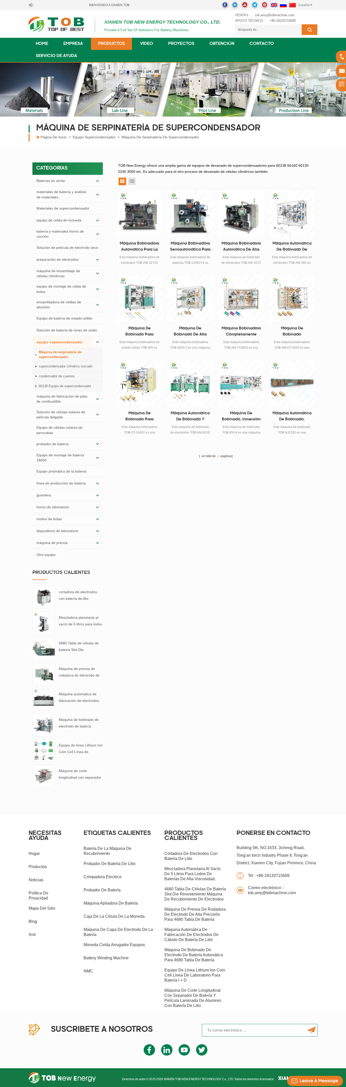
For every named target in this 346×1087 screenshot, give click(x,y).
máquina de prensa (52, 543)
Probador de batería (102, 890)
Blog (33, 921)
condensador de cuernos (57, 376)
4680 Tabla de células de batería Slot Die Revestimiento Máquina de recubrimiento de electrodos (80, 647)
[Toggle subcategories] (97, 180)
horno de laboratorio (52, 507)
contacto (261, 44)
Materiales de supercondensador (62, 208)
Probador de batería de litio (110, 863)
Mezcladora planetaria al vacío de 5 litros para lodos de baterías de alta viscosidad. (80, 621)
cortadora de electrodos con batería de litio (78, 595)
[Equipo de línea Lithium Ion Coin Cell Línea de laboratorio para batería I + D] (44, 750)
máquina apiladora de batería (111, 903)
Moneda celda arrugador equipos (114, 945)
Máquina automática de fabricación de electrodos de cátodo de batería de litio (79, 698)
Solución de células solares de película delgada (60, 414)
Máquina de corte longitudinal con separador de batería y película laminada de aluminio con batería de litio (80, 775)
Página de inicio (54, 137)
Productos (111, 44)
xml (32, 934)
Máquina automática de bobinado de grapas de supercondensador (292, 247)
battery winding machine (106, 958)
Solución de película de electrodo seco (67, 248)
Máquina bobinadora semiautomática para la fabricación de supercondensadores (190, 247)
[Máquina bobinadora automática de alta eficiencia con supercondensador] (241, 214)
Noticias (36, 880)
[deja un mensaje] (315, 1081)
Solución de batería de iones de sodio (66, 330)
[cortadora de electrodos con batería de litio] (44, 597)
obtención (221, 44)
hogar (34, 853)
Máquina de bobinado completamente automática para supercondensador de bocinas (292, 332)
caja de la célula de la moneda (114, 916)
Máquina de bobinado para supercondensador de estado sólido (139, 332)
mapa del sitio (42, 908)
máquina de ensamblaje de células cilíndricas (58, 273)
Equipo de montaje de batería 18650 (60, 457)
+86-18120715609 (283, 21)
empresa (73, 44)
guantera (43, 495)
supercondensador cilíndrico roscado (65, 366)
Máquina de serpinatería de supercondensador (160, 137)
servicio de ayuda (56, 56)
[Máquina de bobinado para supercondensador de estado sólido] (140, 299)
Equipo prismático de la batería (61, 471)
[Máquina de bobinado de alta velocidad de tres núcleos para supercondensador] (190, 299)
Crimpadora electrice (103, 877)
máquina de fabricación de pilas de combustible (61, 398)
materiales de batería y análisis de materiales (61, 194)
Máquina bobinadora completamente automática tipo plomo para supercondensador (241, 332)
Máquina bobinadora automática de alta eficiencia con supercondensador (241, 247)
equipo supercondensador (94, 137)
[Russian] (283, 5)
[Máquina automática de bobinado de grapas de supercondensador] (292, 214)
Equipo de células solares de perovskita (59, 430)
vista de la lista (132, 181)
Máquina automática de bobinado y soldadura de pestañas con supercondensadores (190, 417)
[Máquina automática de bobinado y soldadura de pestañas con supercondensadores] (190, 383)
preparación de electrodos (57, 259)
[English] (274, 5)
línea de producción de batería (61, 483)
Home (42, 44)
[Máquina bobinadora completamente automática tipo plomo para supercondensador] (241, 299)
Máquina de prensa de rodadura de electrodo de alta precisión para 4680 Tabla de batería (79, 673)
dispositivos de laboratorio (57, 531)
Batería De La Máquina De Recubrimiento (107, 851)
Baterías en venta (50, 181)
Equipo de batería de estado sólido (64, 318)
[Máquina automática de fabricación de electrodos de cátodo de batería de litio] (44, 699)
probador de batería (52, 444)
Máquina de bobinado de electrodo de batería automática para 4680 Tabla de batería (79, 723)
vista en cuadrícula (122, 181)
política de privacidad (38, 895)
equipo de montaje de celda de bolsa (61, 288)
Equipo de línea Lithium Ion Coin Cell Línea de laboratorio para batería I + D (81, 749)
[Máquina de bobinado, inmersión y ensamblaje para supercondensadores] (241, 383)
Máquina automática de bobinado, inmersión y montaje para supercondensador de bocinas (292, 417)
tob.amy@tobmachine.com (275, 15)
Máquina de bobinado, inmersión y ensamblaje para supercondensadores (241, 417)
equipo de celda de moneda (58, 220)
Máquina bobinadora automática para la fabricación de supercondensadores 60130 (139, 247)
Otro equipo (45, 555)
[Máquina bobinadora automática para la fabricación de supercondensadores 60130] (140, 214)
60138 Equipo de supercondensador (65, 386)
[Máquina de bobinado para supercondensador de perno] (140, 383)
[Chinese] (292, 5)
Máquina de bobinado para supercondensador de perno (139, 417)
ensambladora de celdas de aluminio (58, 304)
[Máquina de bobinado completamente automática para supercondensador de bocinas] (292, 299)
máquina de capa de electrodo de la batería (118, 932)
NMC (88, 971)
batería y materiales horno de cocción (60, 233)
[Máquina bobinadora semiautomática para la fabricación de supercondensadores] (190, 214)
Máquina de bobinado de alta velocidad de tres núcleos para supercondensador (190, 332)
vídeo (146, 44)
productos (38, 867)
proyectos (181, 44)
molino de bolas (49, 519)
